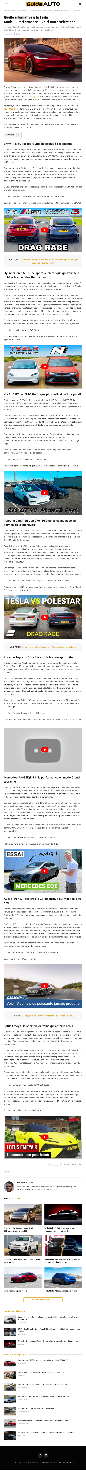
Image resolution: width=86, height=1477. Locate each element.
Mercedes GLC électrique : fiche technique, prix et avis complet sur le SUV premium (48, 1341)
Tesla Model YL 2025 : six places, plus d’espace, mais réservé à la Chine (59, 1229)
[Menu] (6, 4)
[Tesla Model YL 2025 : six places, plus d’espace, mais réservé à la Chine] (63, 1214)
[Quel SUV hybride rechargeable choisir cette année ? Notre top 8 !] (10, 1375)
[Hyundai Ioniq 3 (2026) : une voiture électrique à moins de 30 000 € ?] (10, 1363)
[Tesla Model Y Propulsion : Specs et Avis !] (63, 1277)
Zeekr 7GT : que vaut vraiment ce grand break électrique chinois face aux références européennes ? (48, 1318)
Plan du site (51, 1462)
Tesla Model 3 (10, 109)
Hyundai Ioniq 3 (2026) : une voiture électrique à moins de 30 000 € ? (43, 1360)
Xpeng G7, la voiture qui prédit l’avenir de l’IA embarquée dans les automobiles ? (46, 1432)
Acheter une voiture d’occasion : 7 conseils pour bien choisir (49, 647)
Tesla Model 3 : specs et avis (15, 1290)
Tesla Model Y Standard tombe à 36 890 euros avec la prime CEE (19, 1229)
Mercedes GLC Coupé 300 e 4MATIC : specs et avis (36, 1408)
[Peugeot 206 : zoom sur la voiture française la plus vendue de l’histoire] (10, 1399)
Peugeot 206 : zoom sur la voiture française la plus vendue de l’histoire (43, 1396)
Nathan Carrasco (25, 1182)
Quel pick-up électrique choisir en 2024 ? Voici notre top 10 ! (22, 1261)
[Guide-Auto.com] (43, 4)
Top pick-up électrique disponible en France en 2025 (49, 1016)
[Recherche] (80, 4)
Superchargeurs (32, 96)
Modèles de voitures (18, 10)
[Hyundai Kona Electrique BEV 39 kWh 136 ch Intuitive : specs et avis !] (10, 1387)
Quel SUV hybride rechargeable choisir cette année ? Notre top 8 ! (41, 1372)
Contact (59, 1462)
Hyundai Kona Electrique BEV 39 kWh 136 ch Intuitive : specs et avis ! (42, 1384)
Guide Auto (7, 10)
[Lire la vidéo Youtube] (45, 230)
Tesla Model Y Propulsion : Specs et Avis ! (61, 1290)
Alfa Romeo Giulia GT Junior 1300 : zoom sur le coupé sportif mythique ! (43, 1420)
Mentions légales (69, 1462)
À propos (43, 1462)
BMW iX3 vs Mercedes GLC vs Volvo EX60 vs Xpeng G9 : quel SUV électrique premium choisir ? (49, 1330)
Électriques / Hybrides (33, 10)
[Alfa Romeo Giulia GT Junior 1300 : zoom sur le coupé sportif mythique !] (10, 1423)
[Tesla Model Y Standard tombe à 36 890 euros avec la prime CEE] (23, 1214)
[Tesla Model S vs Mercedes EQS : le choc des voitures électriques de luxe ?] (63, 1245)
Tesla (7, 1171)
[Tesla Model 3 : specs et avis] (23, 1277)
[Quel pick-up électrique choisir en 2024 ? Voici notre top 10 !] (23, 1245)
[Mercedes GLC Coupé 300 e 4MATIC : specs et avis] (10, 1411)
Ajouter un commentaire (43, 1300)
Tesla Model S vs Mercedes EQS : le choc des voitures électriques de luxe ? (62, 1261)
